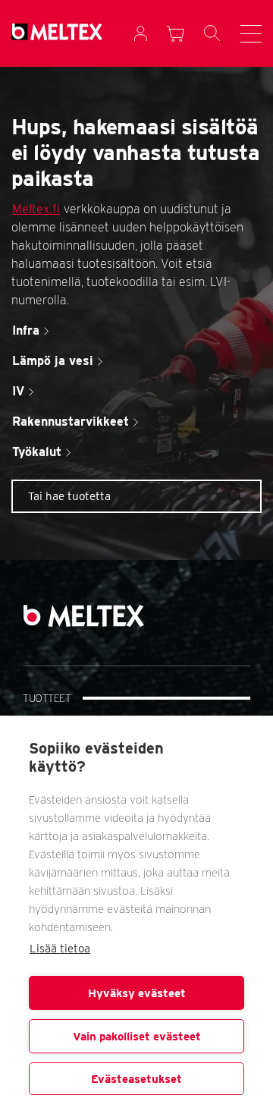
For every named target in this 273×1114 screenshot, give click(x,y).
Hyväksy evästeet (137, 993)
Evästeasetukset (136, 1079)
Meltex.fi (36, 209)
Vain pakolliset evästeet (137, 1036)
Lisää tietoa (60, 948)
